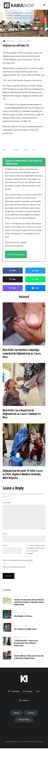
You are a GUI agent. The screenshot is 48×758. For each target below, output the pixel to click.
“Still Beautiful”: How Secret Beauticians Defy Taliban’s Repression (26, 643)
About (16, 713)
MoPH (26, 150)
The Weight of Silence (23, 616)
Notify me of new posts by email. (14, 567)
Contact (31, 713)
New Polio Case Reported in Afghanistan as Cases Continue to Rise (22, 414)
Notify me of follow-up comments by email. (18, 560)
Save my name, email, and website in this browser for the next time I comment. (35, 549)
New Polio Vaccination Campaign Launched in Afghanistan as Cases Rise (22, 353)
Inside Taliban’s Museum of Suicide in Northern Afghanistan (29, 657)
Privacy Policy (24, 719)
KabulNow (10, 41)
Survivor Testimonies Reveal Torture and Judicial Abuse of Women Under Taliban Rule (29, 602)
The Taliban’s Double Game (25, 629)
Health (16, 150)
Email (5, 545)
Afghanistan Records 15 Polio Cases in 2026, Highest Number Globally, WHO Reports (23, 474)
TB (34, 150)
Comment (7, 503)
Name (5, 534)
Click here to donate (16, 254)
